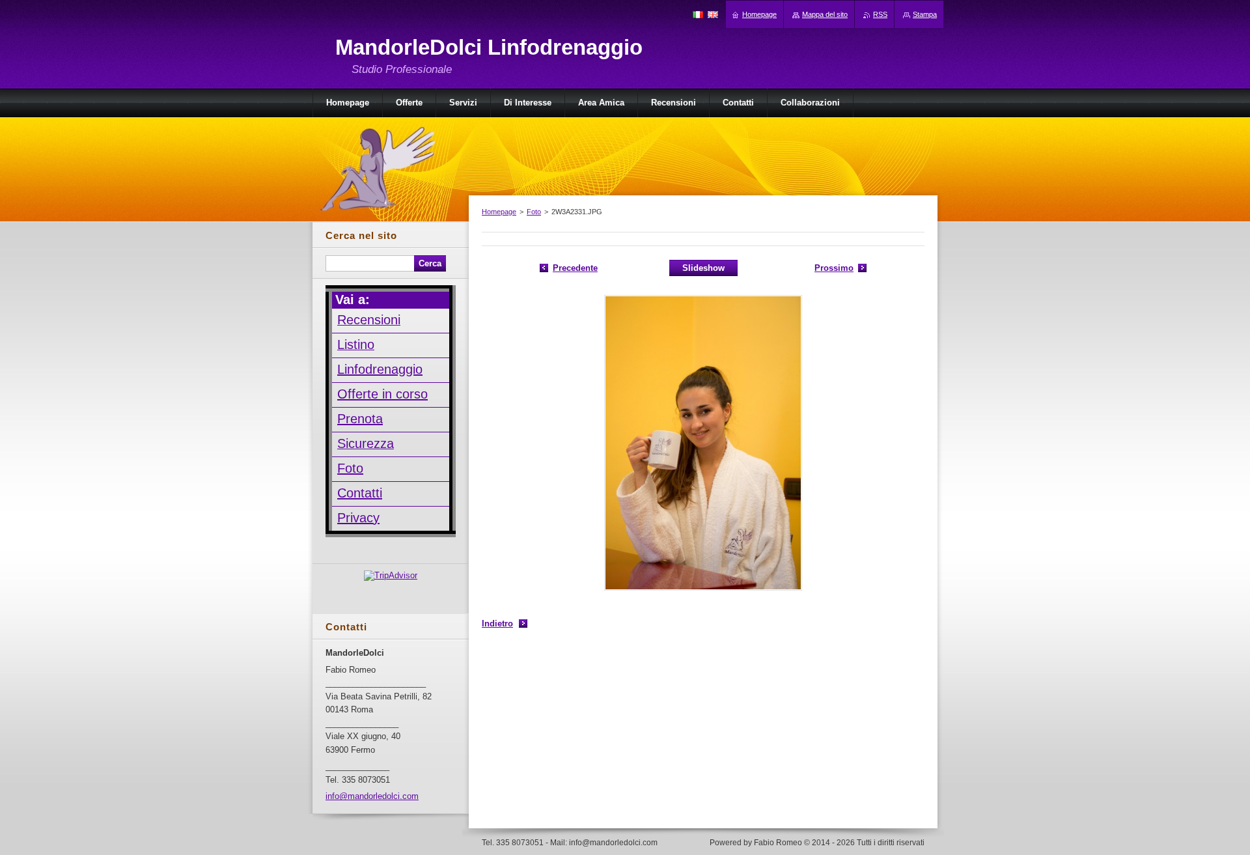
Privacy (358, 518)
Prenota (360, 419)
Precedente (575, 268)
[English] (713, 14)
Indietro (497, 623)
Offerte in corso (382, 394)
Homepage (499, 212)
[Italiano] (698, 14)
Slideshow (703, 268)
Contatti (359, 493)
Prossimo (834, 268)
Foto (534, 212)
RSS (880, 14)
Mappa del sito (825, 14)
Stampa (925, 14)
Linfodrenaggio (380, 369)
